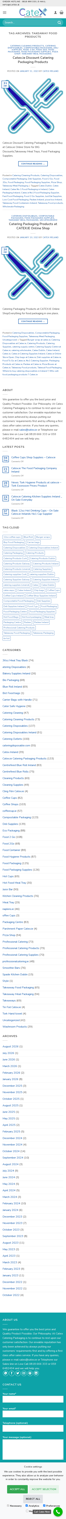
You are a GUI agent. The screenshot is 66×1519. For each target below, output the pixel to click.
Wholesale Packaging (13, 206)
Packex (27, 622)
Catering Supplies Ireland (45, 579)
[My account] (55, 12)
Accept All (17, 1489)
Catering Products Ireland (45, 563)
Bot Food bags (11, 693)
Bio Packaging (11, 680)
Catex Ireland (51, 71)
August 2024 (11, 1164)
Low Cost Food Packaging (16, 199)
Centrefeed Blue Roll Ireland (19, 765)
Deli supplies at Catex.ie (49, 357)
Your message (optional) (17, 1437)
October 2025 (11, 1099)
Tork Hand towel (12, 1013)
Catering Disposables (51, 175)
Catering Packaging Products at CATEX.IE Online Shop (33, 226)
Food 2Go (41, 49)
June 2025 (9, 1112)
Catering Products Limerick (17, 569)
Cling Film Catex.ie (13, 791)
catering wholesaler (21, 350)
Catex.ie (6, 353)
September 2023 (13, 1236)
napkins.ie (8, 909)
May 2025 (9, 1118)
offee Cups (9, 915)
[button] (5, 12)
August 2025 (11, 1105)
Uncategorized (48, 220)
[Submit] (59, 22)
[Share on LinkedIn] (36, 1373)
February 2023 (11, 1269)
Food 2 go (33, 606)
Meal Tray (8, 902)
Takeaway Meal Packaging (37, 54)
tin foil (7, 638)
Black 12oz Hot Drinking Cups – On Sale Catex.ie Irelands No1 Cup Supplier (35, 512)
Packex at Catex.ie (32, 364)
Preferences (53, 1505)
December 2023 (12, 1217)
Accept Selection (44, 1489)
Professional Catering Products (19, 627)
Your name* (9, 1393)
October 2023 (11, 1230)
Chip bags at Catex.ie (25, 357)
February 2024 (11, 1203)
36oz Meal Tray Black (15, 660)
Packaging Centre (12, 622)
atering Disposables (14, 667)
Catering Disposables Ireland (43, 547)
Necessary (15, 1505)
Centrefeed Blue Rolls (16, 771)
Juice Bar (8, 889)
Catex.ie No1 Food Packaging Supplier (40, 192)
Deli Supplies (34, 178)
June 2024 (9, 1177)
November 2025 (13, 1092)
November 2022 (13, 1288)
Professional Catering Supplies (21, 955)
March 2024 (10, 1197)
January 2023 (10, 1275)
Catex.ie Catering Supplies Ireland (28, 353)
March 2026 (10, 1066)
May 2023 (9, 1249)
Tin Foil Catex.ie (12, 1007)
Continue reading (33, 163)
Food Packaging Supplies (36, 52)
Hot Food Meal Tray (14, 883)
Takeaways (9, 1000)
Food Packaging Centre (15, 611)
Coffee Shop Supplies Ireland (41, 595)
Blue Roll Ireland (12, 687)
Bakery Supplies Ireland (16, 673)
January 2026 (10, 1079)
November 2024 (13, 1144)
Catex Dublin (45, 185)
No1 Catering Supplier (37, 360)
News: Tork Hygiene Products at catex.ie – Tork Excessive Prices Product (36, 484)
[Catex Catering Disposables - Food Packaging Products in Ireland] (33, 12)
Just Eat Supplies (53, 196)
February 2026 (11, 1073)
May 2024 (9, 1184)
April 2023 (9, 1256)
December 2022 (12, 1282)
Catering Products (36, 343)
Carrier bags (33, 542)
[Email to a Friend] (24, 1373)
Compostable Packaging (38, 48)
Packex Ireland (37, 199)
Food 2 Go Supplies (34, 196)
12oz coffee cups (12, 537)
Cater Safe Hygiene (14, 706)
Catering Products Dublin (42, 558)
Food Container (11, 850)
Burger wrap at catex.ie (38, 339)
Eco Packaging (11, 830)
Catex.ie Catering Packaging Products (25, 758)
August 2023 (11, 1243)
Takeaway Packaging (43, 633)
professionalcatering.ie (16, 961)
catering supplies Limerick (16, 585)
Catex (35, 585)
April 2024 (9, 1190)
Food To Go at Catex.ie (14, 360)
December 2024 (12, 1138)
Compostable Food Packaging (19, 600)
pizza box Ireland (53, 199)
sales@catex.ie (28, 430)
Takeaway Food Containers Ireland (20, 203)
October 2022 (11, 1295)
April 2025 (9, 1125)
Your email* (9, 1408)
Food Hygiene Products (16, 857)
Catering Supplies (42, 569)
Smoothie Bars (11, 968)
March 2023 (10, 1262)
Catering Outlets (12, 739)
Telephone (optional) (15, 1423)
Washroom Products (15, 1027)
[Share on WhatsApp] (5, 1373)
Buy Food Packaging (14, 542)
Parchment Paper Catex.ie (18, 929)
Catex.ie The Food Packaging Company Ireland (34, 470)
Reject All (33, 1499)
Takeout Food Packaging (50, 367)
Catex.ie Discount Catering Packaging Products (33, 60)
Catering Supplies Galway (17, 579)
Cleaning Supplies (13, 785)
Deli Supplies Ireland (14, 606)
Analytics (34, 1505)
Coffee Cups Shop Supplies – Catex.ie (33, 457)
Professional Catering (15, 942)
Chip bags (39, 590)
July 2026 (8, 1053)
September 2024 (13, 1158)
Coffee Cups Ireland (13, 595)
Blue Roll (28, 537)
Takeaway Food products (50, 203)
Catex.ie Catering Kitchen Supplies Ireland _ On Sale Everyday (36, 498)
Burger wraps (43, 537)
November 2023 (13, 1223)
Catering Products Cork (15, 558)
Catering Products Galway (17, 563)
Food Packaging (16, 182)
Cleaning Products (13, 778)
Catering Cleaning (13, 713)
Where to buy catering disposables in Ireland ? (25, 371)
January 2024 (10, 1210)
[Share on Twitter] (18, 1373)
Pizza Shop (56, 182)
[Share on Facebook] (12, 1373)
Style (6, 981)
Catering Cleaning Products (27, 46)
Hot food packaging (31, 617)
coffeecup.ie (10, 811)
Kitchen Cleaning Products (18, 896)
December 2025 (12, 1086)
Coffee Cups (53, 590)
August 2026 (11, 1046)
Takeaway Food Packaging (17, 633)
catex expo (9, 590)
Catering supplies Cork (15, 574)
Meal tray (49, 617)
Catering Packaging (13, 553)
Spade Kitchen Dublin (15, 974)
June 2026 (9, 1059)
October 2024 (11, 1151)
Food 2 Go (29, 49)
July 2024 (8, 1171)
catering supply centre (23, 346)
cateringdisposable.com (16, 745)
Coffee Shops (10, 804)
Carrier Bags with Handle (17, 700)
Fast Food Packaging (13, 196)
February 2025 (11, 1131)
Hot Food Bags (11, 617)
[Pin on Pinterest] (30, 1373)
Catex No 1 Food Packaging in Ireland (29, 189)
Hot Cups (8, 876)
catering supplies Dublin (42, 574)
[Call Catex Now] (58, 1511)
